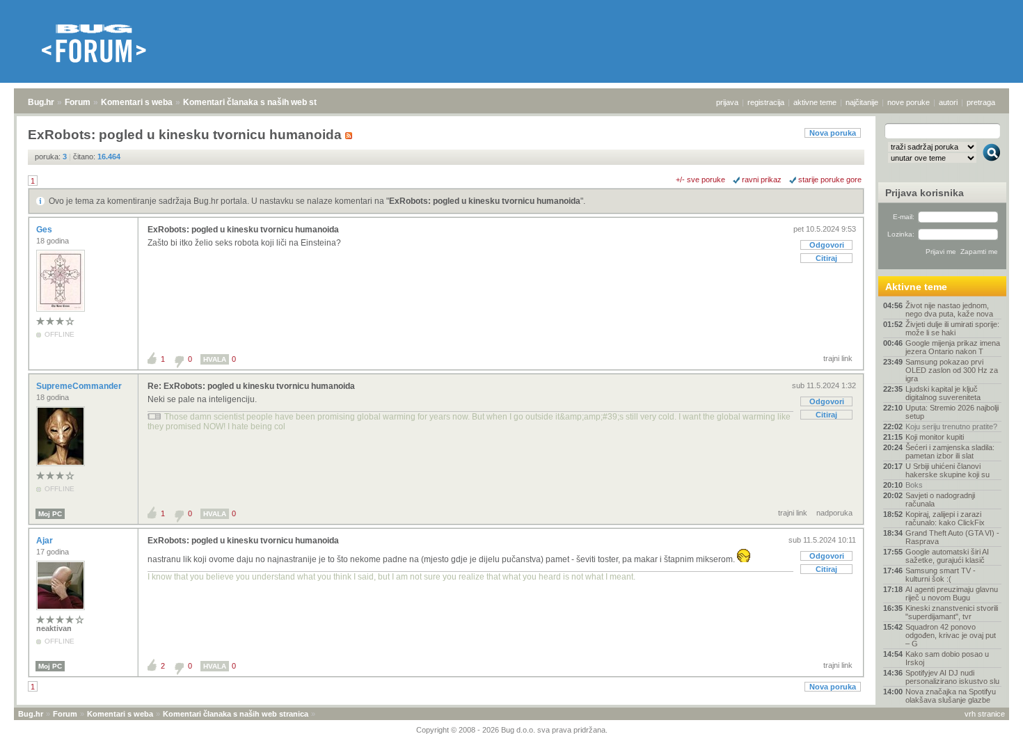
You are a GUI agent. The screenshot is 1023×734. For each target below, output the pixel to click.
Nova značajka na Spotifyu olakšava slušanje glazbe (950, 695)
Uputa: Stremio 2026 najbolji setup (952, 412)
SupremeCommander (80, 386)
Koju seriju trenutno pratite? (951, 426)
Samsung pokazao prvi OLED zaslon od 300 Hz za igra (951, 370)
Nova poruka (832, 133)
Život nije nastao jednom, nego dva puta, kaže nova (949, 309)
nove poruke (908, 102)
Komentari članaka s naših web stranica (262, 102)
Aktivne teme (916, 286)
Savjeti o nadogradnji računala (940, 499)
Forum (77, 102)
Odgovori (826, 245)
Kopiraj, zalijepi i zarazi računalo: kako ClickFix (945, 518)
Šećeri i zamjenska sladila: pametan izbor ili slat (949, 451)
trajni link (837, 358)
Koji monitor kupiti (934, 437)
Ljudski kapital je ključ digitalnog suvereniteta (943, 393)
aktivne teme (814, 102)
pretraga (981, 102)
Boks (914, 485)
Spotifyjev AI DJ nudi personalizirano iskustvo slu (952, 677)
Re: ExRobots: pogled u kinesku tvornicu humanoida (251, 386)
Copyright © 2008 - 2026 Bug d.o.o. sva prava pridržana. (512, 730)
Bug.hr (41, 102)
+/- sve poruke (700, 179)
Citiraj (826, 258)
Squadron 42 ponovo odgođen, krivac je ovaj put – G (950, 635)
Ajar (45, 540)
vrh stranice (985, 714)
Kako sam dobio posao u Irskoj (947, 658)
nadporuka (834, 513)
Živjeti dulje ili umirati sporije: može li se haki (952, 328)
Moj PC (50, 514)
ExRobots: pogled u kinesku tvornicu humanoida (484, 201)
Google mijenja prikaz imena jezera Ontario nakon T (952, 347)
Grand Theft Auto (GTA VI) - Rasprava (952, 537)
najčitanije (862, 102)
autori (948, 102)
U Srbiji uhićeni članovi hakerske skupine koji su (947, 470)
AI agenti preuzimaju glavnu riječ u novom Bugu (951, 593)
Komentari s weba (137, 102)
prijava (727, 102)
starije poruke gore (830, 179)
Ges (45, 229)
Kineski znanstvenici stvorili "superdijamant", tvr (951, 612)
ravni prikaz (762, 179)
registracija (765, 102)
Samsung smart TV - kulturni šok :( (940, 574)
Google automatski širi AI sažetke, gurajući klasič (947, 556)
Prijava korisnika (924, 192)
